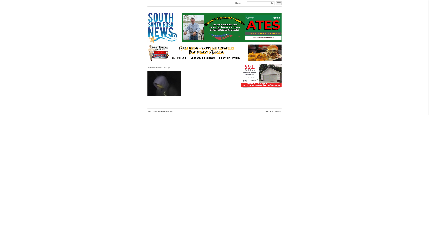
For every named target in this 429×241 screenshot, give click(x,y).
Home (238, 3)
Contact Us (269, 112)
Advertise (278, 112)
